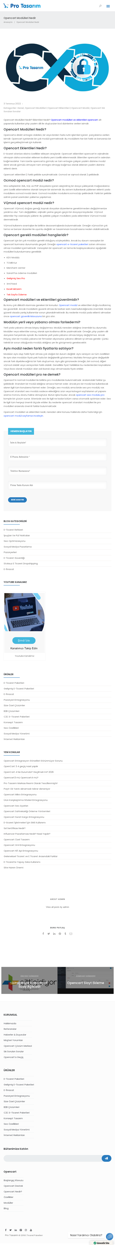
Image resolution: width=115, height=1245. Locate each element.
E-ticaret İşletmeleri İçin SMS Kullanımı (25, 822)
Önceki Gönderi (29, 976)
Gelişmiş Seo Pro (16, 278)
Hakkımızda (10, 1023)
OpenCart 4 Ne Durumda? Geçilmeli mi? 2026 (29, 772)
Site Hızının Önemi (13, 867)
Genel (20, 108)
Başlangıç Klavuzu (13, 1180)
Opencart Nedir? (13, 1191)
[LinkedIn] (15, 1230)
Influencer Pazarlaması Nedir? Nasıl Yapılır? (27, 833)
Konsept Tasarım (13, 722)
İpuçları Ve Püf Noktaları (17, 535)
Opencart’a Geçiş (13, 1057)
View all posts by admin (57, 907)
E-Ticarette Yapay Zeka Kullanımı (22, 862)
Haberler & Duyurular (15, 1034)
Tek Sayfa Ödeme (17, 294)
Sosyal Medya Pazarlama (18, 546)
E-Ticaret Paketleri (14, 682)
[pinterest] (60, 934)
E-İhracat (9, 569)
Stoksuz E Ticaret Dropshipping (21, 563)
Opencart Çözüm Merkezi (18, 1045)
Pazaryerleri (10, 552)
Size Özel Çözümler (14, 705)
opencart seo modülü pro (90, 394)
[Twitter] (10, 1230)
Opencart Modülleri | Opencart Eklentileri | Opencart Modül (57, 108)
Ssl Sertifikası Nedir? (14, 828)
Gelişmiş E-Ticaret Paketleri (19, 688)
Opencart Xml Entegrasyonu (19, 845)
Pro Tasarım (11, 1235)
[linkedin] (55, 934)
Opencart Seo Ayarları (16, 805)
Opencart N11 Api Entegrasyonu (21, 850)
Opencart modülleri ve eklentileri (69, 119)
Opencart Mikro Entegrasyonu (20, 794)
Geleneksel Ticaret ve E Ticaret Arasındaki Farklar (31, 856)
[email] (71, 934)
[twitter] (49, 934)
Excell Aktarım (14, 289)
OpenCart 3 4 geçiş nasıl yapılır (21, 766)
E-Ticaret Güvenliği (14, 558)
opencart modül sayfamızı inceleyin (23, 415)
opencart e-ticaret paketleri (72, 244)
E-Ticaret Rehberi (13, 529)
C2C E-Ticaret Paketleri (16, 716)
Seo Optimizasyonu (14, 541)
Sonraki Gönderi (85, 976)
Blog (6, 1208)
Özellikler (8, 1197)
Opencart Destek (13, 1185)
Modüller (8, 1202)
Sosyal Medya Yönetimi (16, 733)
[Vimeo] (20, 1230)
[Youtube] (31, 1230)
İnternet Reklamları (14, 739)
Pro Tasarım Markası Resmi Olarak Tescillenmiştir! (31, 783)
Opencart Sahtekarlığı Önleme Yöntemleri (27, 811)
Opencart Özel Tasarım (17, 839)
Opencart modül (68, 305)
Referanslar (10, 1028)
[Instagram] (25, 1230)
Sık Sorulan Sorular (14, 1051)
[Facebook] (6, 1230)
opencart (92, 119)
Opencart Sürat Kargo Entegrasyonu (24, 817)
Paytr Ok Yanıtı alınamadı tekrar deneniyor (27, 788)
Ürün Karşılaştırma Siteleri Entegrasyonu (26, 800)
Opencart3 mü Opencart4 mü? (21, 777)
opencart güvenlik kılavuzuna (26, 316)
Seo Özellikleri (11, 727)
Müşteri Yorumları (13, 1040)
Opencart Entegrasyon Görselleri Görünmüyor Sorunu (33, 760)
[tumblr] (66, 934)
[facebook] (43, 934)
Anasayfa (8, 22)
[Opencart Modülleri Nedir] (57, 94)
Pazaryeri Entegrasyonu (17, 699)
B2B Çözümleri (11, 711)
